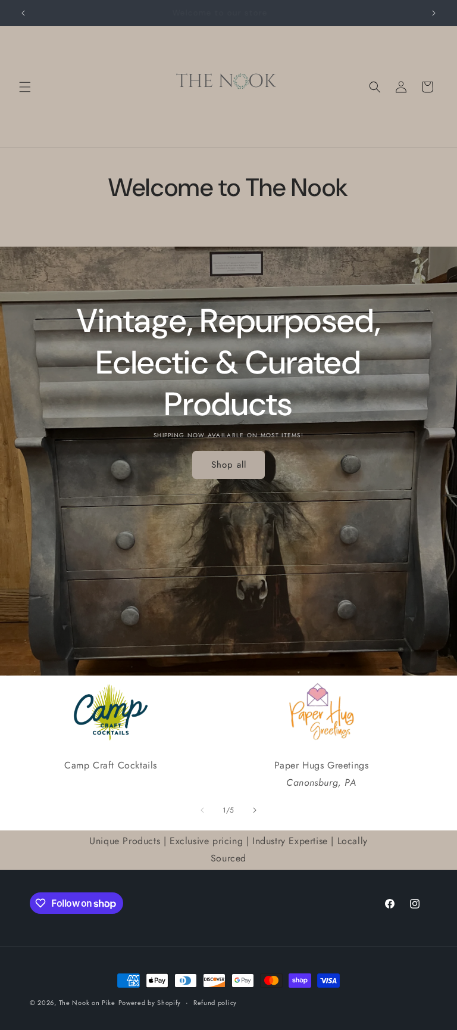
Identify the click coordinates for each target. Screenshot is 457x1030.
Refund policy (215, 1002)
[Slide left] (202, 810)
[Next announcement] (434, 13)
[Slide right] (255, 810)
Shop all (228, 464)
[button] (25, 87)
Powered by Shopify (149, 1002)
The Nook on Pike (87, 1002)
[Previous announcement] (23, 13)
